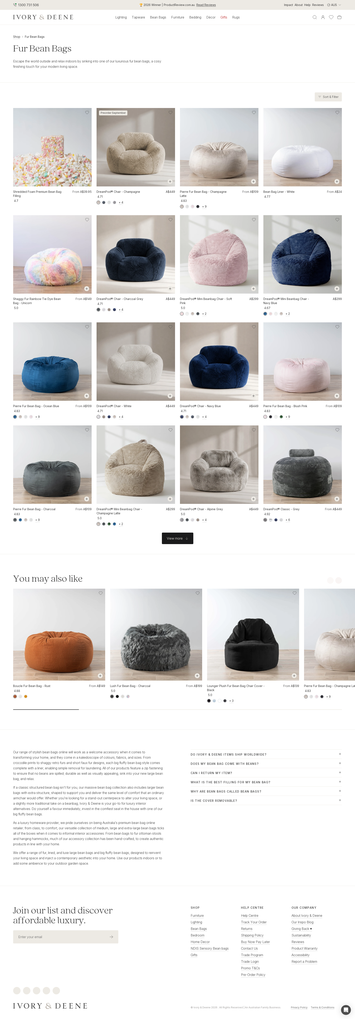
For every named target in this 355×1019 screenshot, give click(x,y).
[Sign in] (322, 17)
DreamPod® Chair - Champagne (118, 191)
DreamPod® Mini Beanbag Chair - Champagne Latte (119, 511)
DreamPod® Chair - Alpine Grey (201, 509)
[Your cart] (339, 17)
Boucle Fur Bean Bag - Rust (31, 686)
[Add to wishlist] (87, 112)
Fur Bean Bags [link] (35, 36)
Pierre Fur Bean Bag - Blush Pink (285, 406)
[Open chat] (346, 1010)
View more (175, 538)
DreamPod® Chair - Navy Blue (200, 406)
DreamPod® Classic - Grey (281, 509)
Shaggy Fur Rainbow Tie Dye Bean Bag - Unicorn (37, 301)
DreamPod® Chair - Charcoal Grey (120, 299)
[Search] (314, 17)
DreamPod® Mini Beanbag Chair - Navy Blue (286, 301)
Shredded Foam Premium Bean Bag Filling (37, 194)
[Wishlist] (331, 17)
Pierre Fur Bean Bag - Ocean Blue (36, 406)
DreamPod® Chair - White (114, 406)
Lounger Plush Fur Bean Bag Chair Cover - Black (236, 688)
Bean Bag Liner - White (279, 191)
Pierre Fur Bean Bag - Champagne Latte (203, 194)
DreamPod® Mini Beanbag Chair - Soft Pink (206, 301)
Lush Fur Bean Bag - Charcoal (130, 686)
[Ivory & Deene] (88, 1005)
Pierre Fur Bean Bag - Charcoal (34, 509)
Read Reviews (206, 5)
